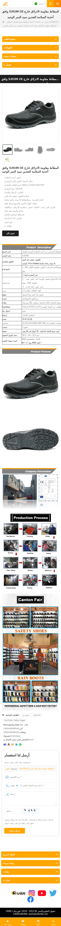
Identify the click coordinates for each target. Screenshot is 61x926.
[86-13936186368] (20, 744)
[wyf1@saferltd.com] (12, 744)
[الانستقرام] (32, 893)
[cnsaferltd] (16, 744)
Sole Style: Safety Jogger (14, 720)
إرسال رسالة (14, 831)
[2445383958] (8, 744)
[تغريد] (53, 893)
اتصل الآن (10, 233)
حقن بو (26, 715)
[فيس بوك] (30, 899)
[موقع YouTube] (42, 893)
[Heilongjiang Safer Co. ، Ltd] (5, 4)
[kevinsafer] (4, 744)
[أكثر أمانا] (18, 893)
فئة (37, 22)
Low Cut (37, 715)
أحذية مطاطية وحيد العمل (24, 22)
